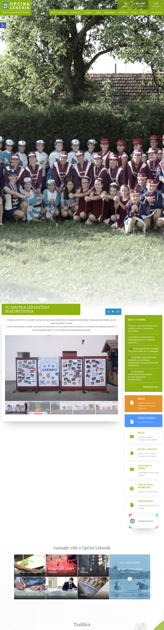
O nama (134, 12)
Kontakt (144, 12)
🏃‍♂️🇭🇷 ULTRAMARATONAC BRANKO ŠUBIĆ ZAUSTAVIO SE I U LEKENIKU (143, 350)
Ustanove (88, 12)
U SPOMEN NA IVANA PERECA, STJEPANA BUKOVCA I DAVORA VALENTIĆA (141, 340)
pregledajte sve (150, 387)
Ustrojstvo (75, 12)
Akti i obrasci (156, 12)
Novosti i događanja (59, 12)
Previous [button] (7, 369)
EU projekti (123, 12)
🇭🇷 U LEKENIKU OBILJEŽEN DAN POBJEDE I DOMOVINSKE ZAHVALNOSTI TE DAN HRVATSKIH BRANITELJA (143, 361)
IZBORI (98, 12)
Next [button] (116, 368)
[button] (3, 25)
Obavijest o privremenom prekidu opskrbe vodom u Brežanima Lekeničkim (142, 328)
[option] (82, 157)
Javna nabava (109, 12)
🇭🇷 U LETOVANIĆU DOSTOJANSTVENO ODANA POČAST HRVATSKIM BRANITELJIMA (140, 376)
